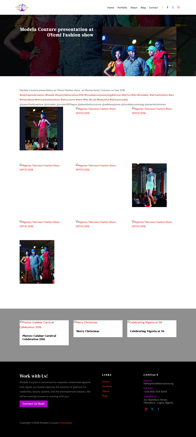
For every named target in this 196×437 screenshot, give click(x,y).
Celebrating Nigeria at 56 (147, 331)
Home (110, 8)
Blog (143, 8)
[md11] (98, 224)
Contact (153, 8)
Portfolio (122, 8)
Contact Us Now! (34, 404)
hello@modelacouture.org (158, 383)
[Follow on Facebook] (167, 7)
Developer (66, 422)
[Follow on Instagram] (178, 7)
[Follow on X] (173, 7)
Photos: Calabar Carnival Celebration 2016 (39, 337)
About (133, 8)
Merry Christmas (87, 331)
